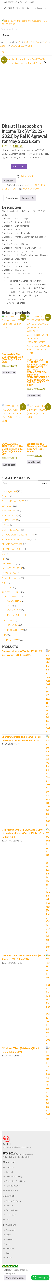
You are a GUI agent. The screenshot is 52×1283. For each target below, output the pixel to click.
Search (6, 35)
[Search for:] (26, 483)
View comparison (15, 1278)
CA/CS (44, 42)
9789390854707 (30, 188)
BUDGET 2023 (18, 45)
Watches (4, 45)
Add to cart (19, 166)
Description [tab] (12, 198)
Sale (30, 45)
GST (20, 42)
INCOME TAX (38, 185)
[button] (45, 62)
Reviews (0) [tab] (28, 198)
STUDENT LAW (31, 42)
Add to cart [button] (9, 372)
